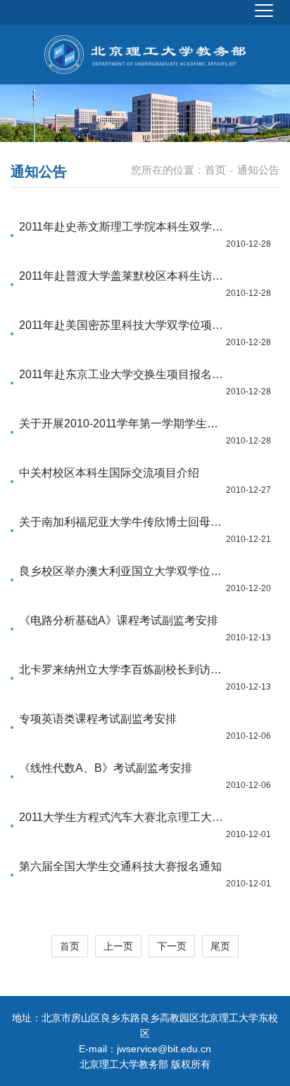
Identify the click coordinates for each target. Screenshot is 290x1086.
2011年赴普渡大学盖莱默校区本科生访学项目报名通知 (123, 276)
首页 (215, 170)
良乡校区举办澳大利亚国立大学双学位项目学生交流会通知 (123, 571)
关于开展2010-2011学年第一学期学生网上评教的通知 (123, 423)
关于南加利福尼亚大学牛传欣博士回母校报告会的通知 (123, 522)
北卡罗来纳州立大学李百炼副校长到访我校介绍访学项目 (123, 669)
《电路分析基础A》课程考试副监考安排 (118, 620)
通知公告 (258, 170)
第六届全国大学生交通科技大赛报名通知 (120, 866)
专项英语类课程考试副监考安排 (98, 719)
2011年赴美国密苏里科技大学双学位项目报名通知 (123, 325)
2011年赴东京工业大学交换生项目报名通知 (123, 374)
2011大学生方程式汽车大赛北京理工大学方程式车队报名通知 (123, 817)
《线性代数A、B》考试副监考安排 (105, 768)
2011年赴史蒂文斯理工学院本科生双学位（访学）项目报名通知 (123, 227)
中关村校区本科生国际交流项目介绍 (109, 473)
